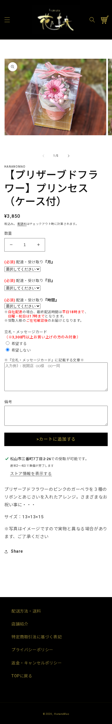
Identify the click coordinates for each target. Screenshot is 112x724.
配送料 (22, 223)
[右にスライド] (68, 156)
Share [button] (17, 551)
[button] (7, 19)
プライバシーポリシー (32, 650)
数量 (8, 233)
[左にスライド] (43, 156)
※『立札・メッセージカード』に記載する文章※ (44, 360)
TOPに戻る (21, 676)
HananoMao (61, 714)
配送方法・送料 (26, 611)
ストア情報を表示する (31, 473)
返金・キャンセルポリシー (36, 663)
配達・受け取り (29, 262)
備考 (8, 402)
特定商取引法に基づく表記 (36, 637)
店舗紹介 (19, 624)
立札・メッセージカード (25, 332)
